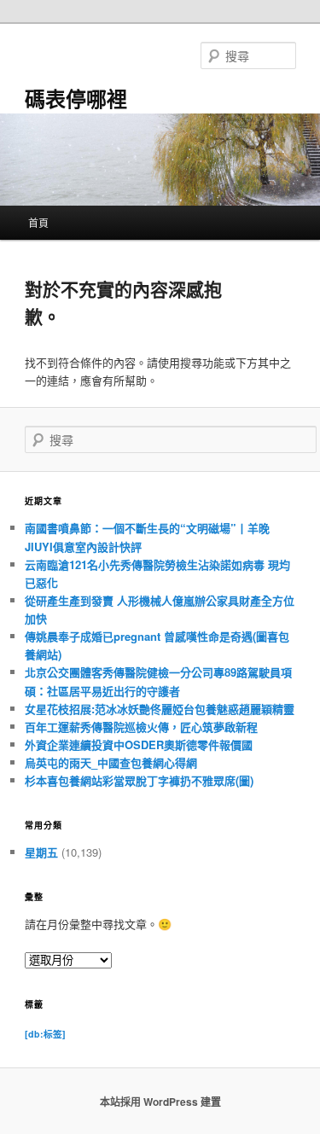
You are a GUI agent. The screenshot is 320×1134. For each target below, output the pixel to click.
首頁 (38, 222)
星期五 (41, 852)
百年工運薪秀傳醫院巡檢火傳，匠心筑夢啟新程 (141, 726)
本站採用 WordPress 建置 (160, 1101)
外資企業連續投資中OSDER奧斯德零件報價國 (139, 744)
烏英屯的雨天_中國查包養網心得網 (111, 762)
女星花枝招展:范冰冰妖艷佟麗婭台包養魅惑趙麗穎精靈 (159, 709)
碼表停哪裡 (76, 98)
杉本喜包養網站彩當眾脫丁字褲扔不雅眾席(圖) (139, 780)
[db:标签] (45, 1033)
